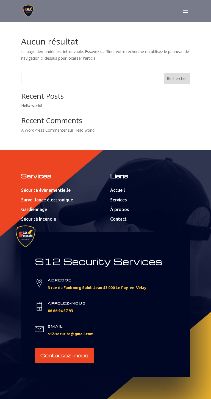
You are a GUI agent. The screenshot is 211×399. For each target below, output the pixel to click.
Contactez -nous (64, 355)
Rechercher (177, 78)
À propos (119, 209)
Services (118, 199)
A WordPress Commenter (44, 130)
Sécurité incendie (38, 219)
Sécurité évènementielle (46, 190)
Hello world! (31, 105)
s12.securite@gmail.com (70, 334)
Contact (118, 219)
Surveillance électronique (47, 199)
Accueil (117, 190)
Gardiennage (34, 209)
